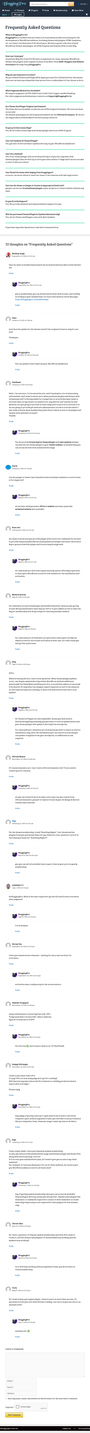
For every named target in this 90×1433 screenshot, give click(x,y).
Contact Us (66, 1428)
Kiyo (14, 821)
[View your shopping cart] (86, 14)
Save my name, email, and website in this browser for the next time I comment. (42, 1398)
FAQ (74, 1428)
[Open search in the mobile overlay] (52, 4)
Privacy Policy (84, 1428)
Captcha (9, 1407)
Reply (11, 273)
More (4, 14)
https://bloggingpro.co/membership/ (32, 299)
